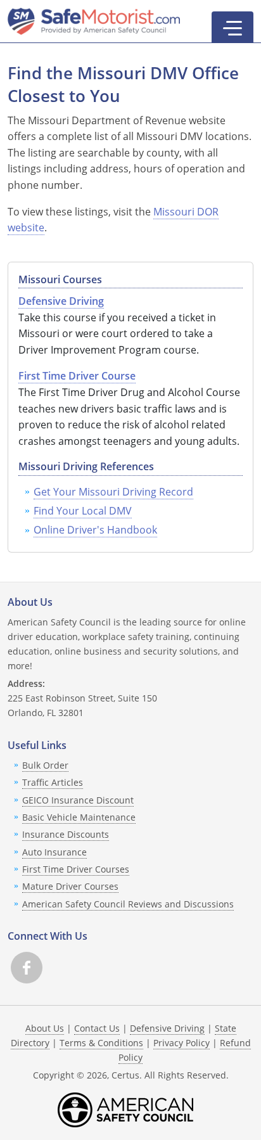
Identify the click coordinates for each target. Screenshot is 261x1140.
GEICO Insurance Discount (78, 800)
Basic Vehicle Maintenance (79, 817)
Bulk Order (45, 765)
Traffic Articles (52, 782)
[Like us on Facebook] (26, 967)
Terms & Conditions (101, 1043)
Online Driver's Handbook (95, 530)
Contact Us (97, 1028)
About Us (44, 1028)
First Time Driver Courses (75, 869)
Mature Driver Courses (70, 886)
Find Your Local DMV (83, 511)
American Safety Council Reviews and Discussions (128, 904)
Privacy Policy (181, 1043)
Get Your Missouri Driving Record (113, 492)
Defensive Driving (167, 1028)
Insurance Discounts (65, 834)
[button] (232, 27)
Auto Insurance (54, 852)
